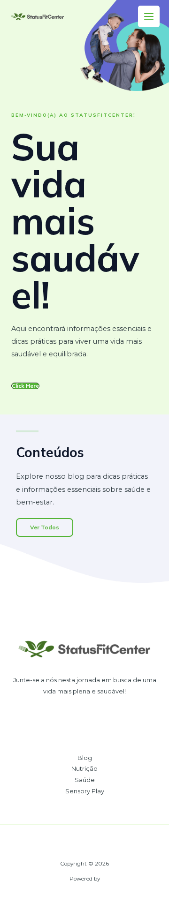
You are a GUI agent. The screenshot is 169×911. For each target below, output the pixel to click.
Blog (84, 757)
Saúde (85, 779)
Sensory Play (84, 791)
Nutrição (84, 768)
